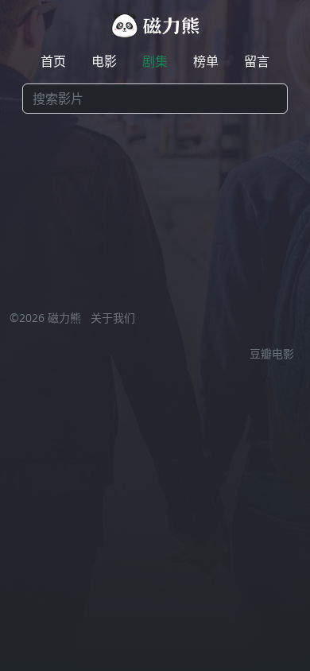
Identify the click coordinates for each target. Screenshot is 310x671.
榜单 (206, 61)
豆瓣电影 (272, 353)
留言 (256, 61)
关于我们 (113, 317)
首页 (53, 61)
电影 (104, 61)
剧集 (155, 61)
